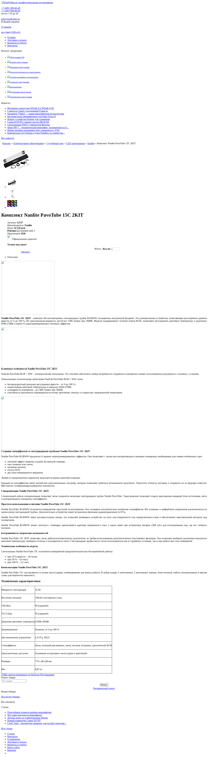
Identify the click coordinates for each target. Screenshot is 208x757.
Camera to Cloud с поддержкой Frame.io (27, 111)
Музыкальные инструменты (20, 92)
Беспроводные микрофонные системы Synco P (31, 116)
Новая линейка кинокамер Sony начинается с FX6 (33, 130)
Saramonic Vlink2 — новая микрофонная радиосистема (35, 113)
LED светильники (75, 143)
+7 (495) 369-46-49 (10, 8)
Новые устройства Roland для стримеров (28, 119)
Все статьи (6, 728)
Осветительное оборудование (21, 97)
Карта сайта (13, 747)
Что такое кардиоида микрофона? (24, 715)
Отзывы (11, 37)
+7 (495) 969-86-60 (10, 10)
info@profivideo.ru (10, 19)
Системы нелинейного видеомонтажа (24, 77)
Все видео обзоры (10, 696)
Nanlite (90, 143)
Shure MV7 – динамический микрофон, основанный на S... (38, 127)
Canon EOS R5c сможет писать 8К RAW (28, 122)
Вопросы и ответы (17, 43)
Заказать (25, 252)
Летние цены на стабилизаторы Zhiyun (27, 718)
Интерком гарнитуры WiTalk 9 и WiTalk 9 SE (30, 108)
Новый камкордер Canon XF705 (24, 720)
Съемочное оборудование (19, 82)
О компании (13, 739)
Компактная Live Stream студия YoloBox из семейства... (36, 133)
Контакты (12, 45)
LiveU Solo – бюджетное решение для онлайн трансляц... (36, 723)
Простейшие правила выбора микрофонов (29, 712)
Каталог (6, 143)
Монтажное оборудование (20, 67)
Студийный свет (55, 143)
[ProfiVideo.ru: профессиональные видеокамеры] (27, 2)
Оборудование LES (17, 57)
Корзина (11, 750)
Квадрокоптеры (16, 87)
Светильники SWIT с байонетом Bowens (28, 124)
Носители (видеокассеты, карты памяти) (25, 72)
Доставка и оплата (16, 40)
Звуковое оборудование (19, 62)
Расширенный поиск (104, 688)
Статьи (11, 733)
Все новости (7, 138)
